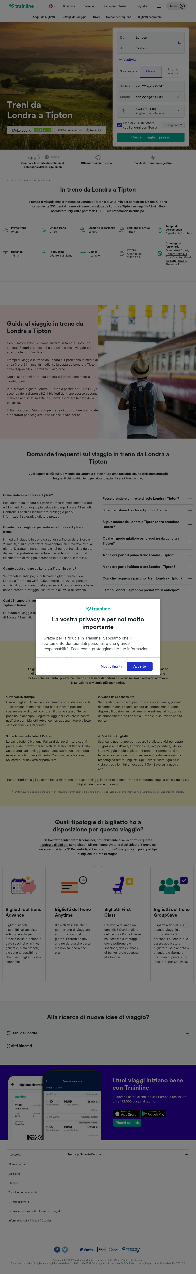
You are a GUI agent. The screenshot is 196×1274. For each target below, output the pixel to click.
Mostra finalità (111, 666)
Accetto (139, 666)
